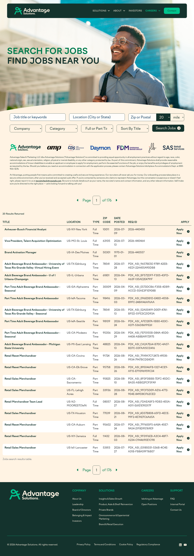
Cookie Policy (126, 544)
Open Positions (149, 504)
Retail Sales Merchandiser (20, 378)
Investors (135, 10)
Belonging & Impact (82, 515)
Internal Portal (177, 504)
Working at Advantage (152, 499)
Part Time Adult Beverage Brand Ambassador (32, 298)
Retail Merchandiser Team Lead (23, 401)
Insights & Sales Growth (110, 499)
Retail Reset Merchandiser (20, 355)
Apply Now (183, 231)
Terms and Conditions (105, 544)
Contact (171, 10)
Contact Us (176, 510)
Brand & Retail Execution (111, 524)
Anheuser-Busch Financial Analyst (25, 229)
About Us (76, 499)
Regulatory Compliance (148, 544)
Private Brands (106, 510)
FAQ (172, 499)
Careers (151, 10)
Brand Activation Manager (20, 252)
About (117, 10)
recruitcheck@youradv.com (48, 181)
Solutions (99, 10)
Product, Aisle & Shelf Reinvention (116, 504)
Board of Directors (81, 510)
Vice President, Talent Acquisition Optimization (33, 240)
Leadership (77, 504)
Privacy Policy (83, 544)
